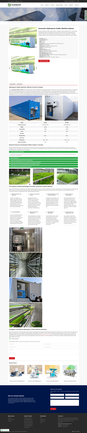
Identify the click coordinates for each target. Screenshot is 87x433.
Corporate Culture (11, 419)
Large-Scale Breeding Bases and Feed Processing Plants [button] (22, 160)
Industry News (42, 421)
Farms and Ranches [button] (15, 158)
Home (42, 5)
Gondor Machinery (17, 431)
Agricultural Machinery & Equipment (32, 22)
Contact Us (77, 5)
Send (12, 358)
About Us (9, 417)
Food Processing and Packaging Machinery (18, 22)
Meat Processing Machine (28, 421)
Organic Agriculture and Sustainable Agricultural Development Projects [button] (25, 164)
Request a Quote (43, 61)
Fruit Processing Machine (28, 424)
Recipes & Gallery (59, 5)
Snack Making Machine (28, 419)
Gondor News (42, 419)
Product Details (12, 84)
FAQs (41, 422)
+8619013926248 (11, 1)
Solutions (47, 5)
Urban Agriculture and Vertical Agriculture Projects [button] (21, 166)
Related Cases (19, 84)
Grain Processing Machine (28, 422)
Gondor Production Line (28, 417)
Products (52, 5)
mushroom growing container (46, 334)
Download (71, 5)
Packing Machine (27, 427)
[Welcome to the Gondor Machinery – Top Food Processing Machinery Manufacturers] (14, 5)
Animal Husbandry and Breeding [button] (17, 151)
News (66, 5)
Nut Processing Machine (28, 425)
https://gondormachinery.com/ (66, 423)
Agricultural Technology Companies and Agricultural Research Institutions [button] (26, 162)
